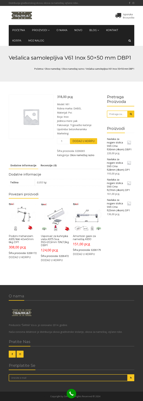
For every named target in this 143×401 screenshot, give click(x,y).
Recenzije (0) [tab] (49, 165)
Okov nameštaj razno (73, 68)
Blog (93, 30)
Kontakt (112, 30)
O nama (62, 30)
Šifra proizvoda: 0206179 (87, 243)
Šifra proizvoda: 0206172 (23, 244)
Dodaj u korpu (84, 141)
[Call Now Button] (71, 393)
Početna (18, 30)
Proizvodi (40, 30)
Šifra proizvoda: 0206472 (55, 246)
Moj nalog (36, 40)
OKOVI (46, 396)
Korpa (16, 40)
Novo (78, 30)
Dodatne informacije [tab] (23, 165)
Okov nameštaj (52, 68)
